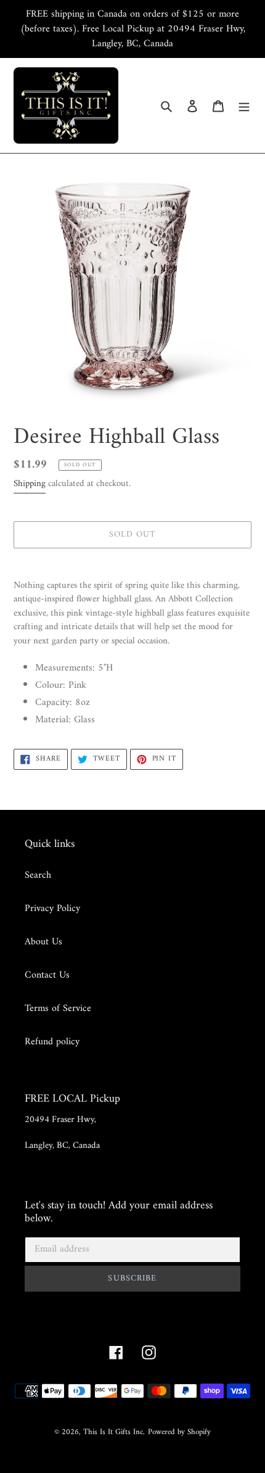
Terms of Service (58, 1008)
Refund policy (52, 1041)
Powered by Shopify (179, 1432)
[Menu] (244, 105)
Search (38, 875)
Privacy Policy (52, 908)
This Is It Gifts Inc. (114, 1432)
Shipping (30, 484)
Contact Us (47, 975)
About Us (43, 942)
